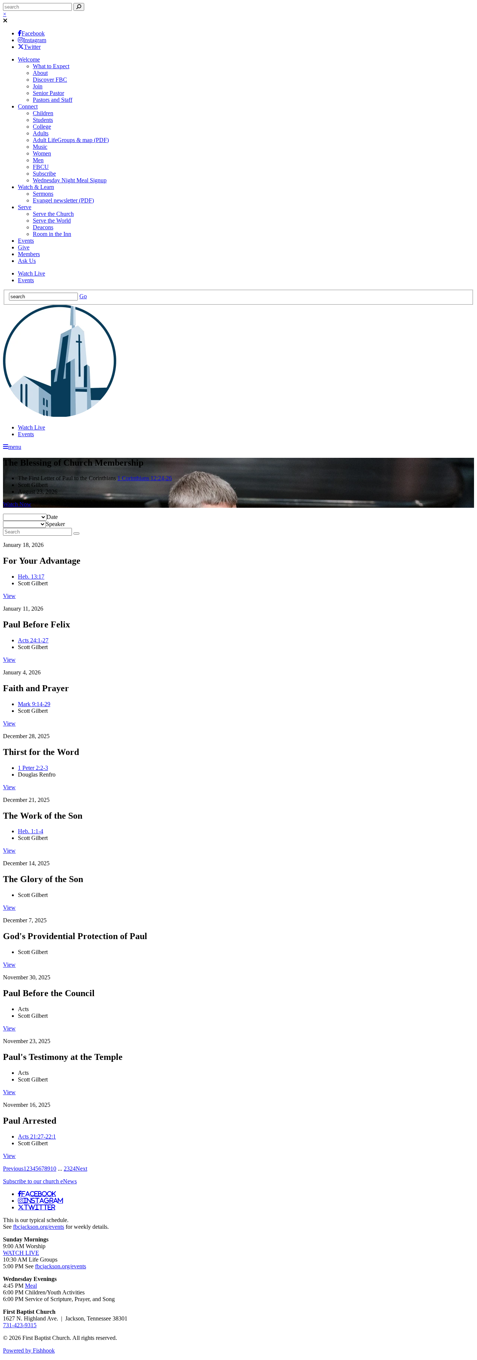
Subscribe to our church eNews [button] (40, 1181)
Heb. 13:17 (31, 576)
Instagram (34, 40)
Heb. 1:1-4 (30, 831)
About (40, 73)
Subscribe (44, 173)
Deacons (43, 227)
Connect (28, 106)
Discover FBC (50, 79)
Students (43, 120)
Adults (40, 133)
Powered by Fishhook (29, 1350)
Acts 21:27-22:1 (37, 1136)
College (42, 126)
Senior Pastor (48, 93)
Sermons (43, 194)
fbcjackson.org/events (38, 1227)
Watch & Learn (36, 187)
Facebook (33, 33)
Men (38, 160)
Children (43, 113)
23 (67, 1168)
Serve (24, 207)
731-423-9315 (20, 1325)
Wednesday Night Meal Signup (70, 180)
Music (40, 147)
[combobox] (52, 517)
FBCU (41, 167)
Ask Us (27, 261)
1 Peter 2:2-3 (33, 768)
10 (53, 1168)
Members (29, 254)
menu (14, 447)
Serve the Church (53, 214)
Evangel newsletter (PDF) (63, 200)
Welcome (29, 59)
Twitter (32, 47)
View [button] (9, 596)
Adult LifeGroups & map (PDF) (71, 140)
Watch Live (31, 273)
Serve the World (52, 220)
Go (83, 296)
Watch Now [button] (17, 504)
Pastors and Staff (52, 100)
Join (37, 86)
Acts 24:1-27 (33, 640)
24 (73, 1168)
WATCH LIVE (21, 1253)
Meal (31, 1285)
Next (81, 1168)
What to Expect (51, 66)
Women (42, 153)
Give (23, 247)
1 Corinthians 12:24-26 (144, 478)
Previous (13, 1168)
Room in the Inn (52, 234)
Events (26, 240)
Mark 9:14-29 (34, 704)
